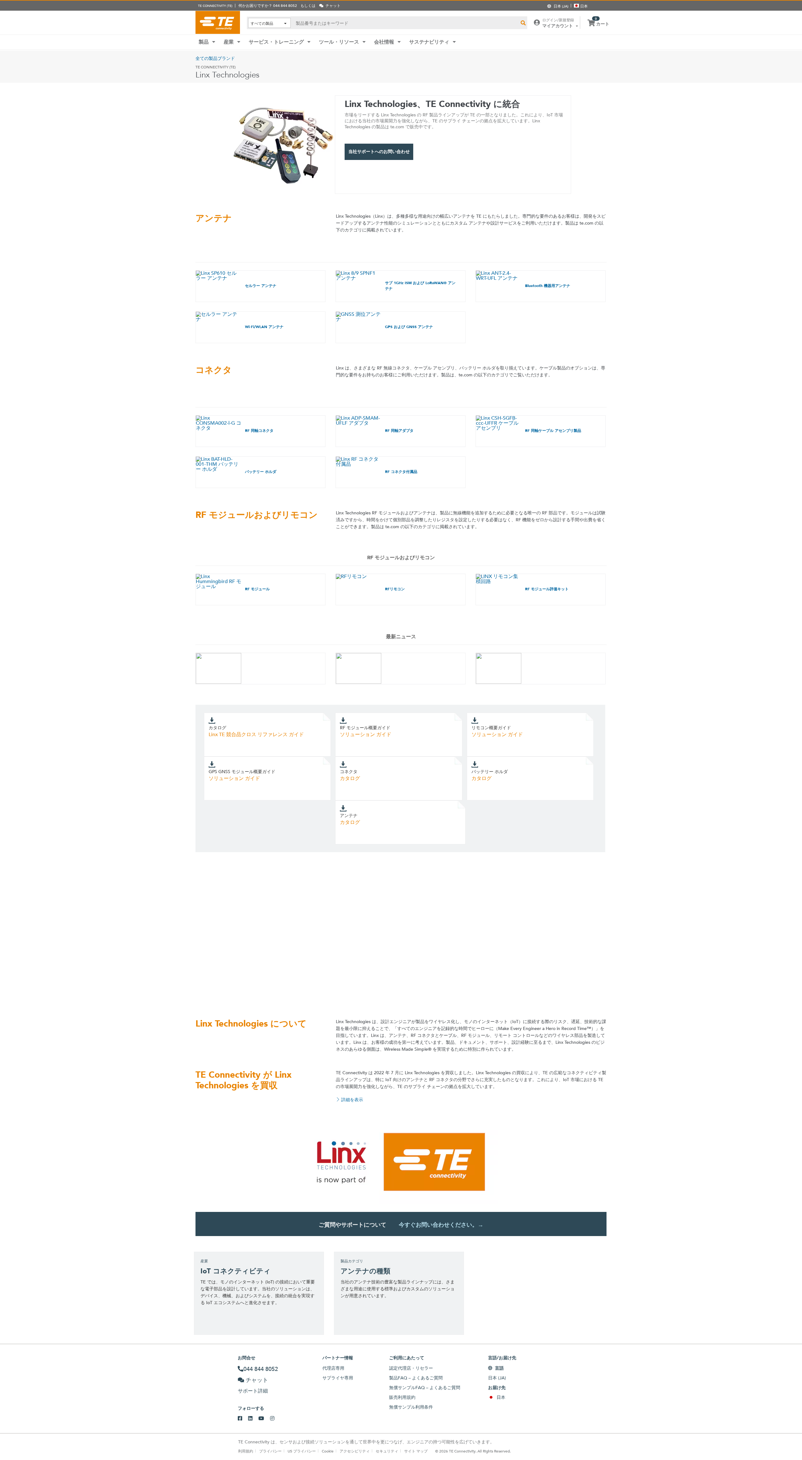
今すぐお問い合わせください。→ (441, 1224)
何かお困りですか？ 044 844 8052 (267, 5)
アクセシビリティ (355, 1450)
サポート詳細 (253, 1391)
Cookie (328, 1450)
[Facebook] (243, 1418)
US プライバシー (302, 1450)
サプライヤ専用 (337, 1378)
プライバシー (270, 1450)
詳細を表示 (352, 1099)
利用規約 (245, 1450)
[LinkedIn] (253, 1418)
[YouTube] (264, 1418)
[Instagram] (275, 1418)
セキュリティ (387, 1450)
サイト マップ (416, 1450)
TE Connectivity (217, 22)
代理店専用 (333, 1368)
